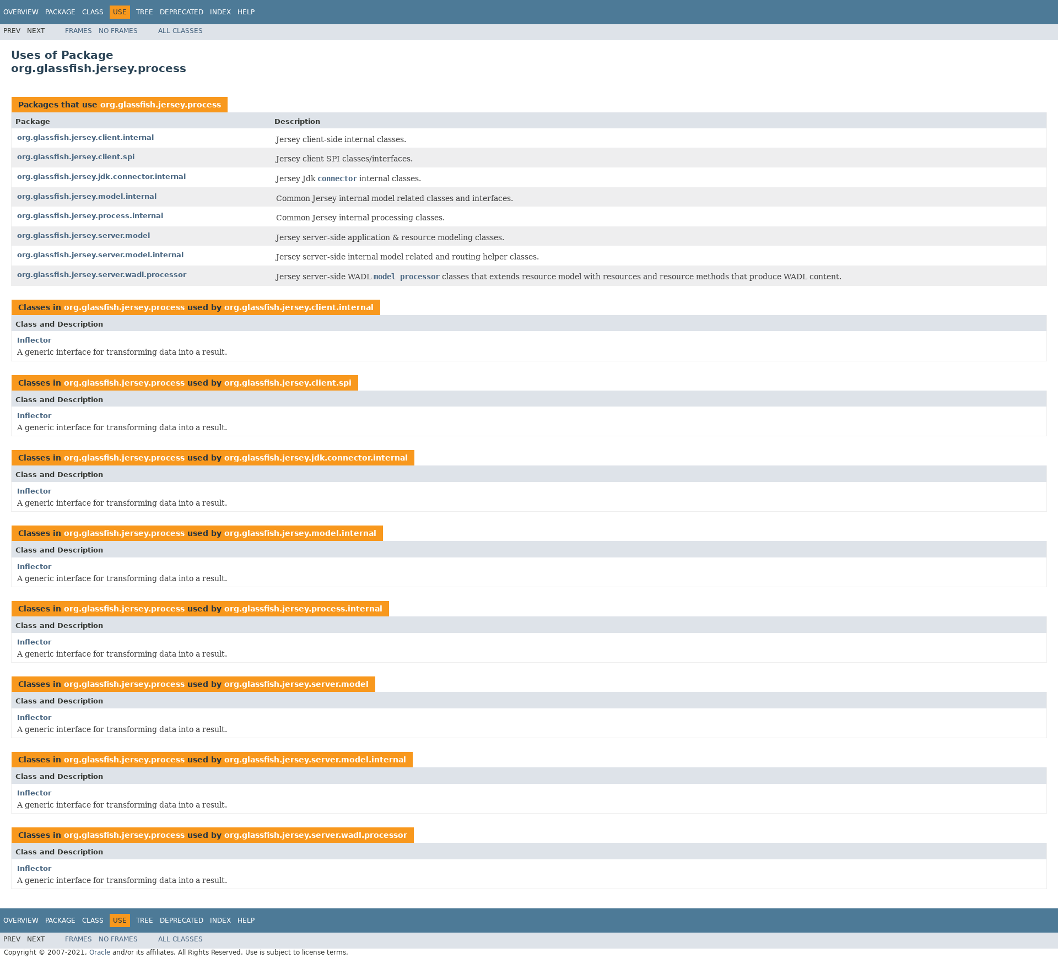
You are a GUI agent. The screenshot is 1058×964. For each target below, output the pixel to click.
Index (220, 12)
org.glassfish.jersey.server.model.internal (100, 255)
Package (60, 12)
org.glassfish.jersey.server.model (83, 235)
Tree (144, 12)
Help (246, 12)
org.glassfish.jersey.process (160, 104)
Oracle (99, 952)
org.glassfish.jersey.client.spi (75, 157)
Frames (78, 31)
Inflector (34, 340)
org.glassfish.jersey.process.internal (90, 216)
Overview (21, 12)
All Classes (180, 31)
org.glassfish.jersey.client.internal (85, 137)
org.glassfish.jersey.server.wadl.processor (101, 274)
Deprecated (181, 12)
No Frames (118, 31)
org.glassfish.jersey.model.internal (86, 196)
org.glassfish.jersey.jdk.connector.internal (101, 176)
